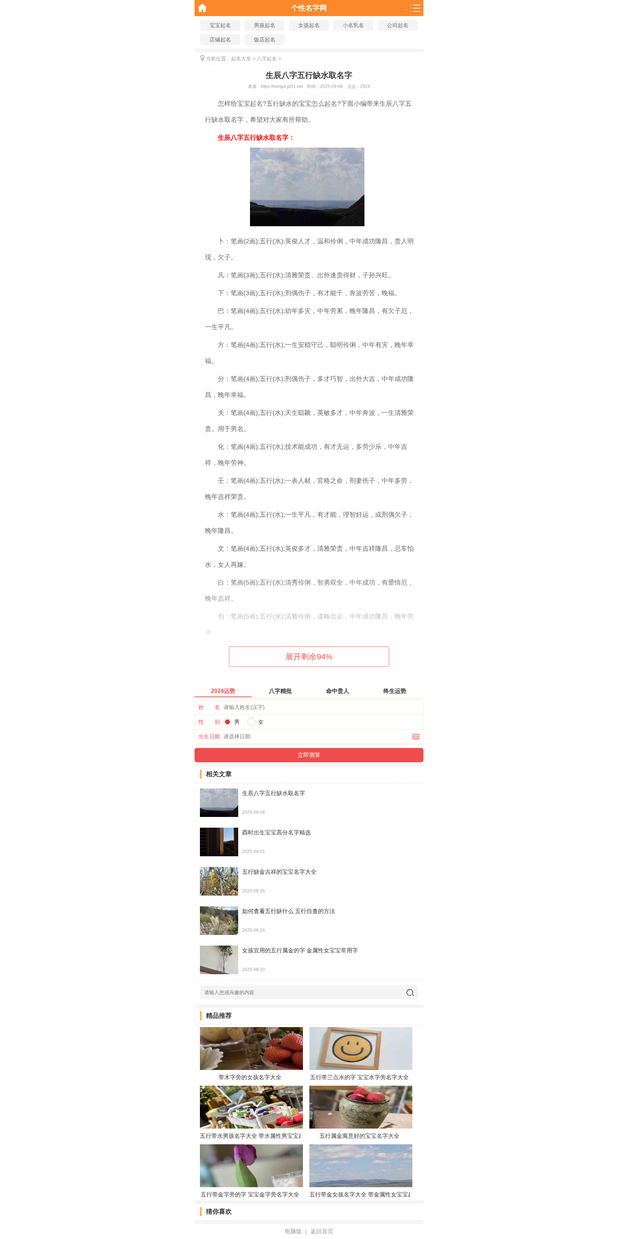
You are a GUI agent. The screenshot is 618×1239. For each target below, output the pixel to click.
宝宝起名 (220, 25)
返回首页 (321, 1231)
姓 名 (209, 707)
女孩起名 (309, 25)
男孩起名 (264, 25)
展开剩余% (309, 656)
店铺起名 (220, 39)
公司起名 (397, 25)
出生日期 (209, 736)
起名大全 (241, 58)
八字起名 (267, 58)
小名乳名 (353, 25)
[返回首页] (203, 8)
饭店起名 (264, 39)
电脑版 (293, 1231)
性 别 (209, 722)
